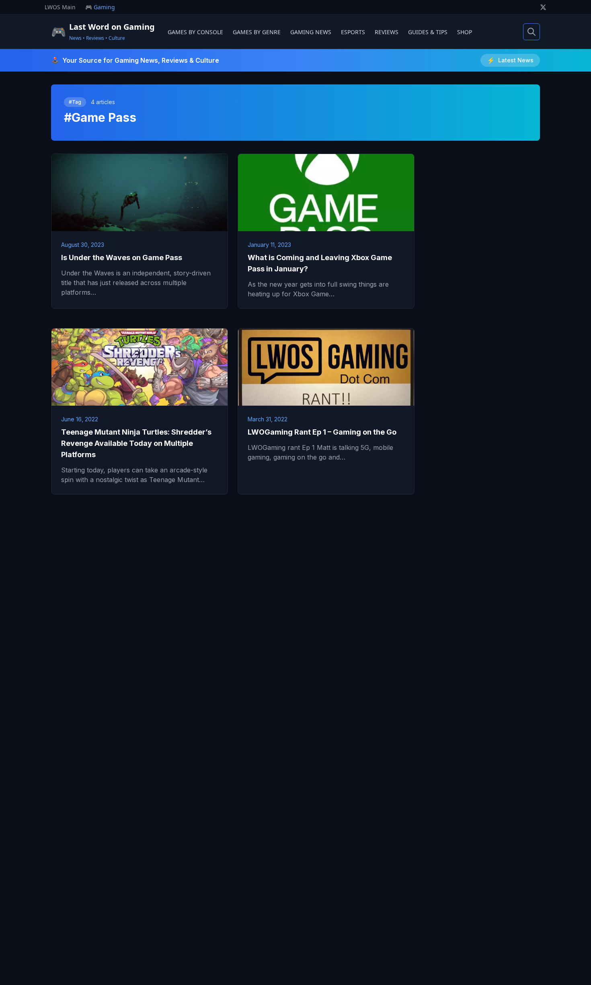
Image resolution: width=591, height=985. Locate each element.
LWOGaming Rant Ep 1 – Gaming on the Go (322, 432)
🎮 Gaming (100, 7)
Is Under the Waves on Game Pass (121, 257)
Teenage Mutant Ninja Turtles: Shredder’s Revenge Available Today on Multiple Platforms (136, 443)
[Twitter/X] (543, 7)
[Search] (531, 31)
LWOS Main (60, 7)
